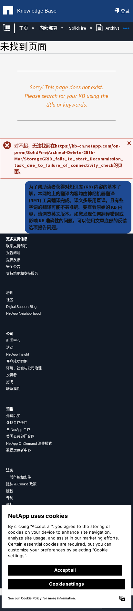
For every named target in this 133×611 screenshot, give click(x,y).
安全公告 (13, 267)
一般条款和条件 (18, 477)
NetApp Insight (17, 354)
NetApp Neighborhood (23, 313)
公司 (9, 334)
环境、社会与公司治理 (24, 368)
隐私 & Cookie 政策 (21, 484)
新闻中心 (13, 340)
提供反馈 (13, 260)
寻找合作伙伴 (16, 423)
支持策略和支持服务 (22, 273)
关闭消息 (129, 145)
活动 (9, 347)
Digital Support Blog (21, 307)
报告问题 (13, 253)
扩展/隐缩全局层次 (11, 28)
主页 (24, 28)
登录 (125, 11)
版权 (9, 491)
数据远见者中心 (18, 450)
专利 (9, 498)
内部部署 (48, 28)
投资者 (11, 375)
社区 (9, 300)
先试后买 (13, 416)
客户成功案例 (16, 361)
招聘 (9, 382)
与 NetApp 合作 (18, 430)
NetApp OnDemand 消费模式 (29, 443)
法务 (9, 470)
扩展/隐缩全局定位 (126, 26)
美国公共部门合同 (20, 436)
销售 (9, 409)
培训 (9, 293)
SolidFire (78, 28)
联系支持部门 (16, 246)
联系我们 (13, 389)
